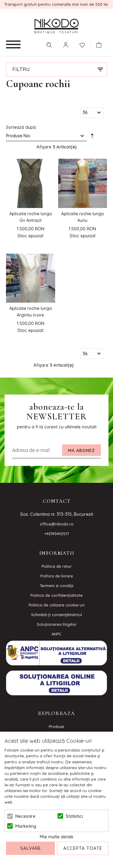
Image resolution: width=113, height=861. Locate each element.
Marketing (25, 826)
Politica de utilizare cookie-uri (57, 605)
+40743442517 (56, 533)
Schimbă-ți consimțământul (56, 614)
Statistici (74, 816)
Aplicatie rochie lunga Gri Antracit (30, 217)
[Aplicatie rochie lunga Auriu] (82, 183)
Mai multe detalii (56, 837)
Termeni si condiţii (57, 585)
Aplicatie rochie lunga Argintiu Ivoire (30, 312)
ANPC (56, 634)
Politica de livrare (56, 575)
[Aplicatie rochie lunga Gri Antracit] (30, 183)
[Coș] (100, 45)
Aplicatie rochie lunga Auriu (82, 217)
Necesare (25, 816)
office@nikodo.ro (57, 523)
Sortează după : (22, 127)
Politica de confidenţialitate (56, 595)
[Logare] (66, 45)
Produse (56, 726)
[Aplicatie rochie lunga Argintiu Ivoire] (30, 278)
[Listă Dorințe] (82, 44)
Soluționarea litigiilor (57, 624)
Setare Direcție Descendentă (92, 137)
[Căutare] (49, 45)
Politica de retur (57, 566)
